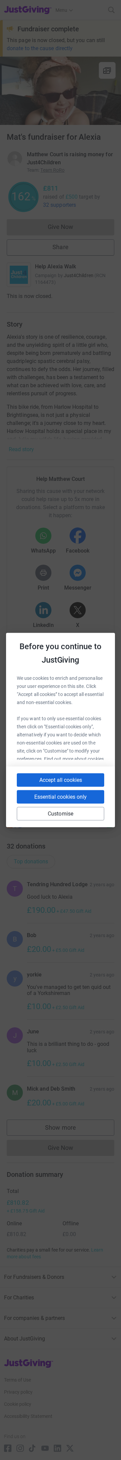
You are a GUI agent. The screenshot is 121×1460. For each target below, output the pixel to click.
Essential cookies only (60, 797)
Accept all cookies (60, 780)
